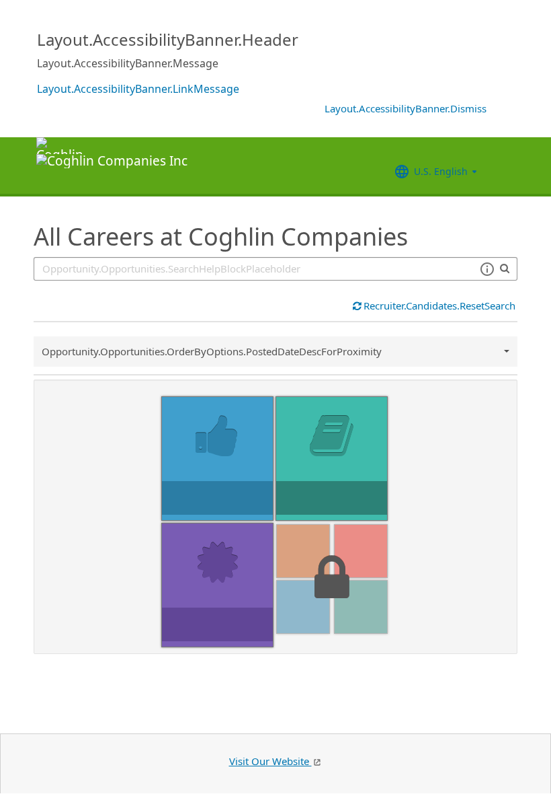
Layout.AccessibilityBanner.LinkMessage (138, 88)
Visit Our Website (270, 761)
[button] (487, 269)
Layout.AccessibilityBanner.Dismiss (405, 108)
